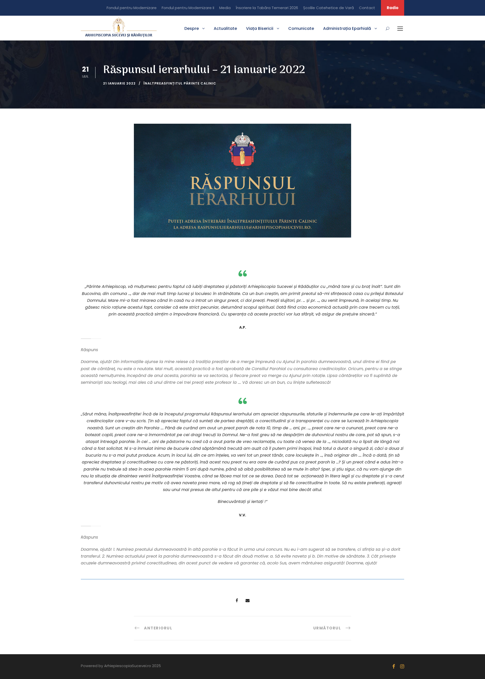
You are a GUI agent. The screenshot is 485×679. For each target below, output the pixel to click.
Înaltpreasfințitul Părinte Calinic (179, 83)
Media (225, 7)
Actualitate (225, 28)
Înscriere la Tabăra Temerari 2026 (267, 7)
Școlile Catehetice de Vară (328, 7)
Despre (191, 28)
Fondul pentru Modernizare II (188, 7)
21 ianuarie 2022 (119, 83)
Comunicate (301, 28)
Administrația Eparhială (347, 28)
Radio (392, 7)
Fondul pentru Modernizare (132, 7)
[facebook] (393, 666)
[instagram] (402, 666)
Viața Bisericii (259, 28)
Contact (367, 7)
